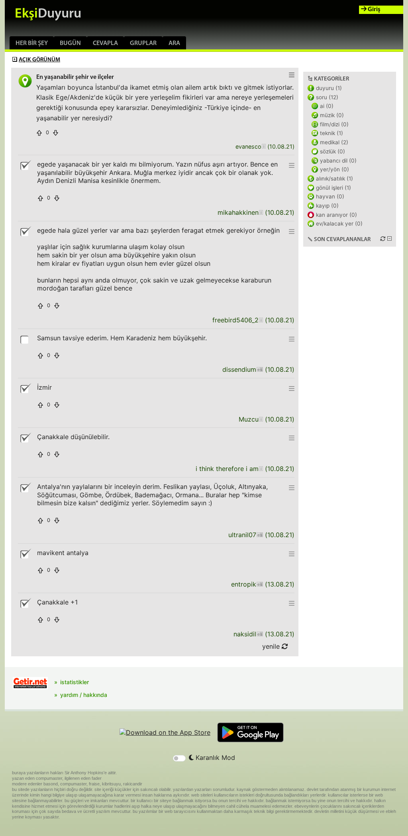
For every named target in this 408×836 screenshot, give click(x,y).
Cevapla (105, 43)
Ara (174, 43)
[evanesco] (263, 147)
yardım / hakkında (83, 694)
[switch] (179, 758)
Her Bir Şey (32, 43)
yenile (272, 646)
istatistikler (74, 682)
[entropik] (259, 584)
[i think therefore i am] (261, 469)
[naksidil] (259, 634)
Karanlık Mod (214, 757)
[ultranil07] (259, 535)
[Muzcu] (261, 419)
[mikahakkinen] (261, 212)
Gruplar (143, 43)
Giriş (374, 9)
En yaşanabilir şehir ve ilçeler (75, 77)
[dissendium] (259, 369)
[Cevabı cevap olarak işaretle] (25, 339)
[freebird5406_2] (261, 320)
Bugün (70, 43)
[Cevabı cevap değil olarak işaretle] (25, 165)
